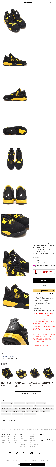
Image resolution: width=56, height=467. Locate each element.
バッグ (8, 438)
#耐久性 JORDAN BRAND (36, 408)
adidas (21, 438)
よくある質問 (32, 440)
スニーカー (26, 428)
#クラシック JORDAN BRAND (24, 408)
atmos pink (16, 438)
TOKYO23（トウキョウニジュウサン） (11, 429)
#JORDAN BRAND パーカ (45, 411)
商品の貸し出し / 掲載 (34, 444)
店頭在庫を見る (45, 285)
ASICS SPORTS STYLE (24, 440)
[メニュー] (2, 2)
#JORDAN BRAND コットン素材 (19, 411)
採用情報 (48, 460)
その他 (2, 442)
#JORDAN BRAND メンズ (41, 403)
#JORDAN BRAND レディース (29, 414)
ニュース (42, 434)
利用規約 (8, 460)
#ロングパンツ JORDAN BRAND (32, 411)
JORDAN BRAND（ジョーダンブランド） (11, 428)
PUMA (21, 442)
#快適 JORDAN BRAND (30, 403)
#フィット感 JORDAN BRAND (48, 405)
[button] (44, 291)
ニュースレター (33, 438)
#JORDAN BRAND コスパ (18, 405)
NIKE (21, 436)
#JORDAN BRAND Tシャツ (19, 403)
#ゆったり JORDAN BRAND (7, 405)
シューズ (21, 428)
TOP (2, 428)
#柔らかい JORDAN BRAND (17, 414)
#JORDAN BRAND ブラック (48, 408)
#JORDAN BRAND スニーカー (7, 403)
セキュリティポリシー (34, 460)
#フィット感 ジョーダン (6, 414)
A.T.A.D (15, 442)
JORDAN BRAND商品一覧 (27, 393)
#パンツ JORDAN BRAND (6, 411)
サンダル (3, 440)
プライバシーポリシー (24, 460)
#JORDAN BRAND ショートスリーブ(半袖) (9, 408)
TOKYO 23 (16, 440)
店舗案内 (32, 436)
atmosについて (33, 446)
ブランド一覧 (22, 446)
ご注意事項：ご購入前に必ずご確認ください (43, 345)
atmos (15, 436)
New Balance (22, 444)
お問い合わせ (32, 442)
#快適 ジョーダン (37, 405)
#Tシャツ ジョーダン (29, 405)
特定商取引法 (14, 460)
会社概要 (42, 460)
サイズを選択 (44, 280)
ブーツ (2, 438)
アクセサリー (9, 440)
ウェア (8, 436)
